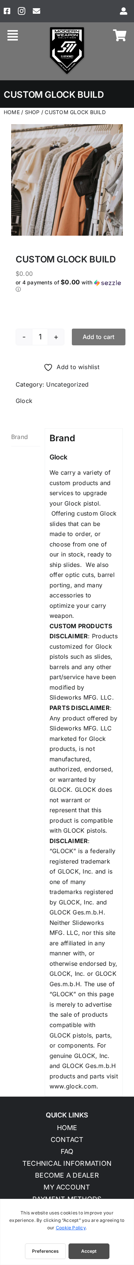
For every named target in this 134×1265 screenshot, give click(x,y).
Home (12, 112)
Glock (24, 400)
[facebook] (7, 11)
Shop (32, 112)
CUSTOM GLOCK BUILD (75, 112)
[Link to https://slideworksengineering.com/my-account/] (123, 11)
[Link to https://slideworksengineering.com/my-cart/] (120, 35)
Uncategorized (67, 384)
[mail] (36, 11)
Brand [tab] (19, 437)
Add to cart (99, 337)
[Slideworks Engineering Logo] (67, 28)
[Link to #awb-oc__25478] (12, 35)
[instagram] (21, 11)
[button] (71, 286)
